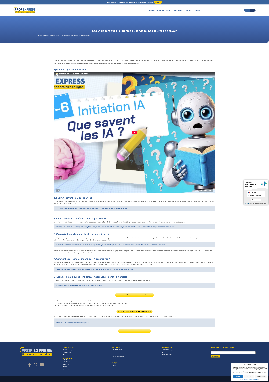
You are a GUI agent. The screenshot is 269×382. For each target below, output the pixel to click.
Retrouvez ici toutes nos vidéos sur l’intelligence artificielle (134, 311)
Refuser (249, 376)
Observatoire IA (178, 10)
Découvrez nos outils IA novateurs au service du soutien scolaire (134, 295)
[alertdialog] (134, 2)
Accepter (238, 376)
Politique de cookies (244, 379)
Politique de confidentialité (254, 379)
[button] (266, 364)
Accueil (40, 35)
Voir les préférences (261, 376)
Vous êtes (188, 10)
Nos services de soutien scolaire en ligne (159, 10)
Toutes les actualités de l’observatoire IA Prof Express (134, 331)
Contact (197, 10)
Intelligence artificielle (49, 35)
